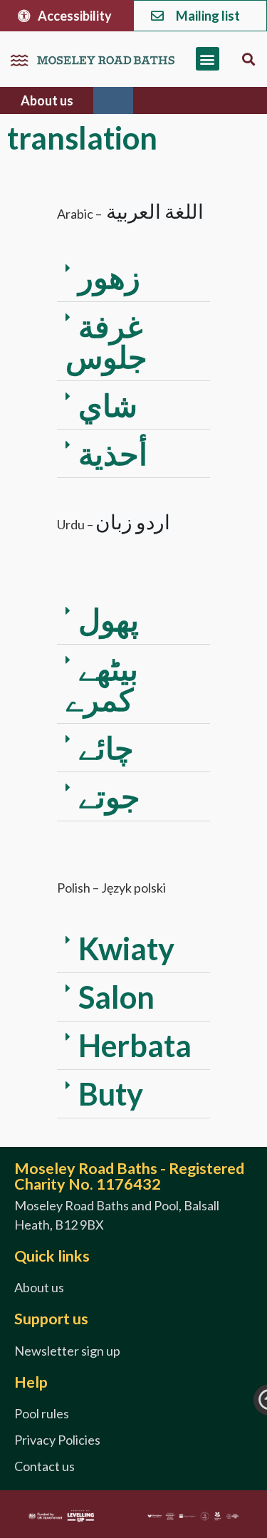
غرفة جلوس (106, 341)
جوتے (109, 795)
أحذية (112, 453)
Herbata (135, 1045)
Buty (110, 1093)
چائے (106, 747)
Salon (116, 996)
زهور (109, 276)
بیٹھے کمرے (102, 683)
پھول (108, 619)
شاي (107, 404)
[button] (207, 59)
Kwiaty (126, 948)
